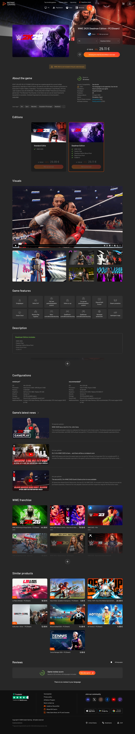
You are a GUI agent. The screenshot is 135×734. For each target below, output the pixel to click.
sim (22, 106)
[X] (94, 699)
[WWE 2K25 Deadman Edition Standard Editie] (48, 147)
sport (27, 106)
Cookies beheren (17, 723)
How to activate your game (100, 89)
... (63, 106)
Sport (100, 97)
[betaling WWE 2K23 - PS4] (105, 515)
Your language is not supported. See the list (105, 86)
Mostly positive (96, 101)
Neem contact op (49, 703)
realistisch (57, 106)
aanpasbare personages (45, 106)
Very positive (96, 99)
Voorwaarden (48, 694)
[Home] (9, 4)
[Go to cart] (123, 3)
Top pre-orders (63, 2)
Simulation (95, 97)
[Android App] (104, 710)
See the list (95, 84)
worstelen (34, 106)
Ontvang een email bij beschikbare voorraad (102, 54)
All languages (119, 662)
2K (93, 93)
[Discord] (87, 699)
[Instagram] (100, 699)
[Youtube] (113, 699)
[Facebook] (107, 699)
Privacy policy (48, 697)
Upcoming (73, 2)
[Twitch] (120, 699)
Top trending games (50, 2)
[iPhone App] (90, 710)
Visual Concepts (97, 91)
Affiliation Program (49, 700)
